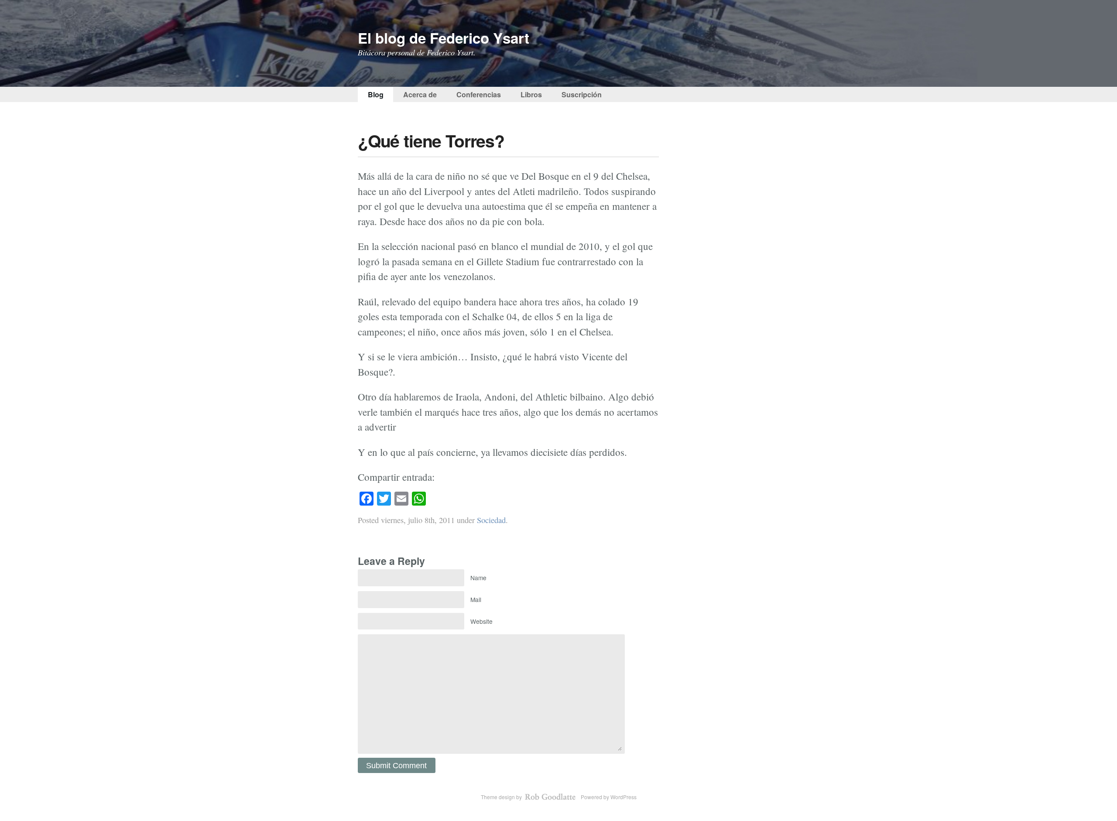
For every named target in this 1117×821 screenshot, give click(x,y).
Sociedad (491, 520)
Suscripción (582, 94)
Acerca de (420, 94)
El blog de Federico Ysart (443, 37)
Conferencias (478, 94)
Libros (531, 94)
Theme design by (502, 796)
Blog (376, 94)
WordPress (623, 796)
